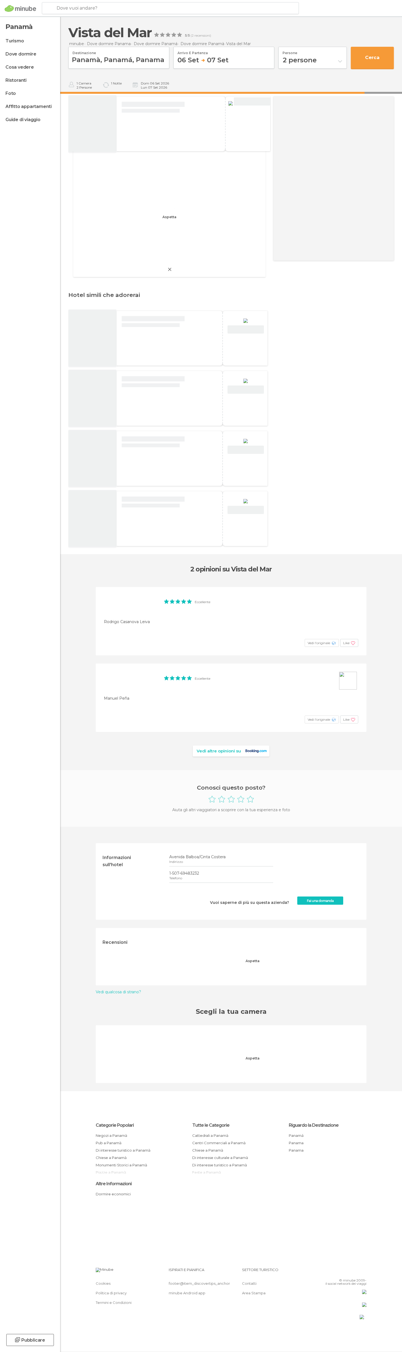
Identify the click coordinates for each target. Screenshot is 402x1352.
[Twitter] (344, 1272)
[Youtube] (362, 1272)
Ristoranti (16, 80)
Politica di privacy (111, 1293)
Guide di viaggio (22, 119)
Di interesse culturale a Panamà (220, 1157)
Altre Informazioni (114, 1183)
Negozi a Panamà (111, 1135)
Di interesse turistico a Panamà (123, 1150)
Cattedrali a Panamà (210, 1135)
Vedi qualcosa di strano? (118, 992)
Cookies (103, 1283)
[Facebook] (335, 1272)
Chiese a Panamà (111, 1157)
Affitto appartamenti (28, 106)
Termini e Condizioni (114, 1302)
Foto (10, 93)
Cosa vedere (19, 67)
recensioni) (202, 35)
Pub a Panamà (108, 1143)
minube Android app (187, 1293)
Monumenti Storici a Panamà (121, 1165)
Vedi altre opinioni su (219, 751)
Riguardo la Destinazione (314, 1125)
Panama (296, 1143)
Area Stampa (254, 1293)
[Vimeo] (353, 1272)
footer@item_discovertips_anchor (199, 1283)
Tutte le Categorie (210, 1125)
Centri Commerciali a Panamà (219, 1143)
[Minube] (20, 8)
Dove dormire (20, 54)
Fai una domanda (320, 901)
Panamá (296, 1135)
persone (303, 60)
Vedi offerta (252, 102)
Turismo (14, 40)
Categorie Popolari (115, 1125)
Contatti (249, 1283)
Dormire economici (113, 1194)
